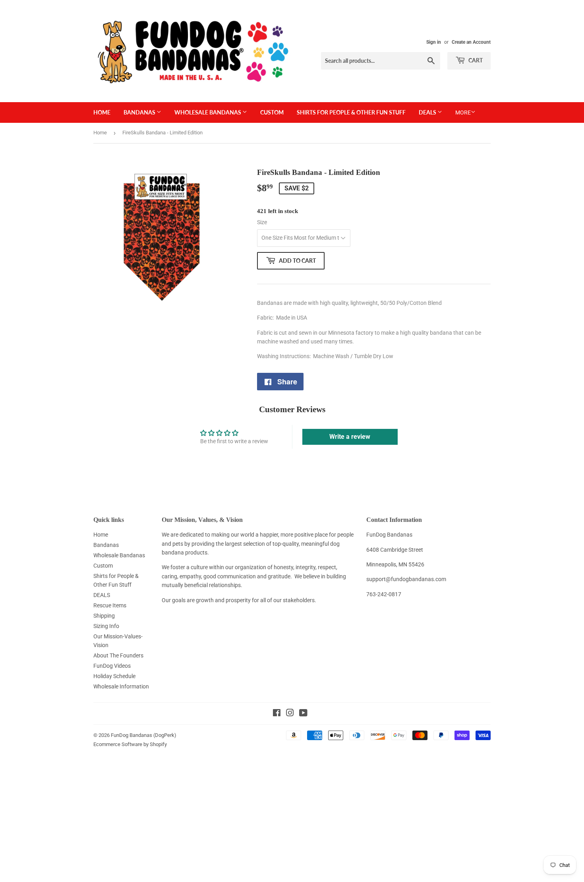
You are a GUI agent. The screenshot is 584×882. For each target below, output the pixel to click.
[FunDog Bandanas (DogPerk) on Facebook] (277, 714)
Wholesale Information (121, 686)
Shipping (104, 616)
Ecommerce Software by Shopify (130, 744)
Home (101, 112)
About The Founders (118, 655)
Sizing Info (106, 626)
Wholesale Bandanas (208, 112)
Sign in (433, 42)
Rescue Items (109, 605)
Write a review (349, 436)
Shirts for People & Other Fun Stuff (351, 112)
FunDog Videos (112, 666)
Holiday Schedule (114, 676)
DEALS (428, 112)
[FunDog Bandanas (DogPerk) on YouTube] (303, 714)
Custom (272, 112)
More (463, 112)
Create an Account (471, 42)
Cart (475, 60)
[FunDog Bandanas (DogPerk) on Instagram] (290, 714)
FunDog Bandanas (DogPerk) (143, 735)
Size (262, 222)
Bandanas (140, 112)
